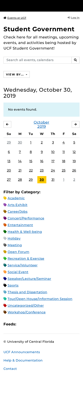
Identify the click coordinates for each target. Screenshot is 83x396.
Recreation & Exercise (26, 258)
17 (53, 161)
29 (9, 142)
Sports (13, 285)
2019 (41, 126)
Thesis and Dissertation (27, 292)
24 (53, 170)
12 (74, 152)
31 (52, 180)
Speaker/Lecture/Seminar (29, 279)
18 (63, 161)
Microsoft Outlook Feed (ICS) (30, 324)
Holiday (14, 238)
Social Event (18, 272)
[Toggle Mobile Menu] (78, 5)
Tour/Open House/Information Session (40, 299)
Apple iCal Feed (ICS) (22, 324)
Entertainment (20, 225)
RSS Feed (38, 324)
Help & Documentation (23, 360)
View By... (15, 74)
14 (20, 161)
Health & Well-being (25, 232)
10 (53, 152)
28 (20, 180)
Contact (10, 369)
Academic (16, 198)
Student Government (38, 29)
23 (42, 170)
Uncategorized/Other (26, 305)
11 (63, 152)
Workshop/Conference (27, 312)
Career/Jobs (17, 211)
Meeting (15, 245)
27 (9, 180)
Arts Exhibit (17, 205)
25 (63, 170)
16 (41, 161)
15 (30, 161)
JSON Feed (53, 324)
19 (74, 161)
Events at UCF (16, 17)
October (41, 122)
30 (20, 142)
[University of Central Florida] (35, 5)
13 (8, 161)
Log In (75, 17)
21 (19, 170)
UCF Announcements (21, 352)
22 (31, 170)
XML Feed (46, 324)
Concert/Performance (26, 218)
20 (9, 170)
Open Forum (18, 252)
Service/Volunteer (23, 265)
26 (74, 170)
